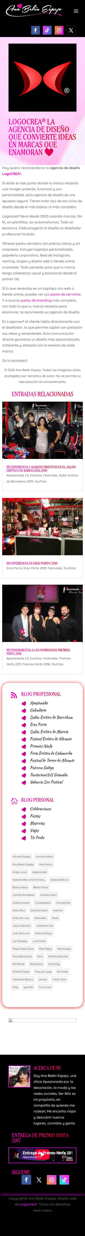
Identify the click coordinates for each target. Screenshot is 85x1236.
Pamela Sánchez (58, 956)
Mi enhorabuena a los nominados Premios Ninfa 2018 (38, 652)
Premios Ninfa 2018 (36, 664)
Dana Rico (19, 910)
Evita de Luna (21, 918)
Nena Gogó (64, 948)
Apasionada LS (18, 475)
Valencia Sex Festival (46, 782)
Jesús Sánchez (22, 925)
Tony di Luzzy (43, 971)
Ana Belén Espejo (23, 864)
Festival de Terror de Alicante (52, 760)
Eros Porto (14, 568)
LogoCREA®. (12, 173)
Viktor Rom (59, 979)
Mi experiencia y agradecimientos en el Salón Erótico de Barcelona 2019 (41, 469)
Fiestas (35, 816)
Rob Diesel (36, 964)
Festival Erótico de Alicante (50, 739)
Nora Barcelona (22, 956)
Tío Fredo (37, 837)
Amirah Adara (44, 856)
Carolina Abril (48, 894)
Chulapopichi (43, 902)
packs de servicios (65, 294)
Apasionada (39, 703)
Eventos (36, 475)
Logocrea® (28, 1204)
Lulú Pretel (39, 941)
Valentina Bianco (23, 979)
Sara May (54, 964)
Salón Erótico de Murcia (49, 732)
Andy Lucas (20, 872)
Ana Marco (45, 864)
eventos (58, 910)
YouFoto (41, 481)
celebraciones (21, 902)
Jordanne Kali (44, 925)
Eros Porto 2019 (35, 568)
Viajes (34, 830)
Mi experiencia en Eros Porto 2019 (32, 563)
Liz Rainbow (20, 941)
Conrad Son (63, 902)
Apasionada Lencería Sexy (29, 879)
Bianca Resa (20, 887)
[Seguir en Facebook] (35, 30)
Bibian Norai (40, 887)
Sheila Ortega (21, 971)
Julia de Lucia (21, 933)
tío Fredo (62, 971)
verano (43, 979)
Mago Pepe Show (23, 948)
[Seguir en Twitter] (39, 1180)
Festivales (50, 475)
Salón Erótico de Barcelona (51, 717)
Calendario (38, 710)
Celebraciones (40, 809)
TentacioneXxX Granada (48, 775)
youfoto (28, 987)
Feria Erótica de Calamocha (51, 753)
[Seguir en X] (71, 30)
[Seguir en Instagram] (59, 30)
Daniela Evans (39, 910)
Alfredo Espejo (22, 856)
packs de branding (36, 300)
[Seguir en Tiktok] (47, 30)
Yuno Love (45, 987)
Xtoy (15, 987)
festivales (40, 918)
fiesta (55, 918)
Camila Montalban (24, 894)
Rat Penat (18, 964)
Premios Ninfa (41, 746)
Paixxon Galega (42, 768)
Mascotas (37, 823)
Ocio (40, 956)
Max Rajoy (45, 948)
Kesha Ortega (43, 933)
